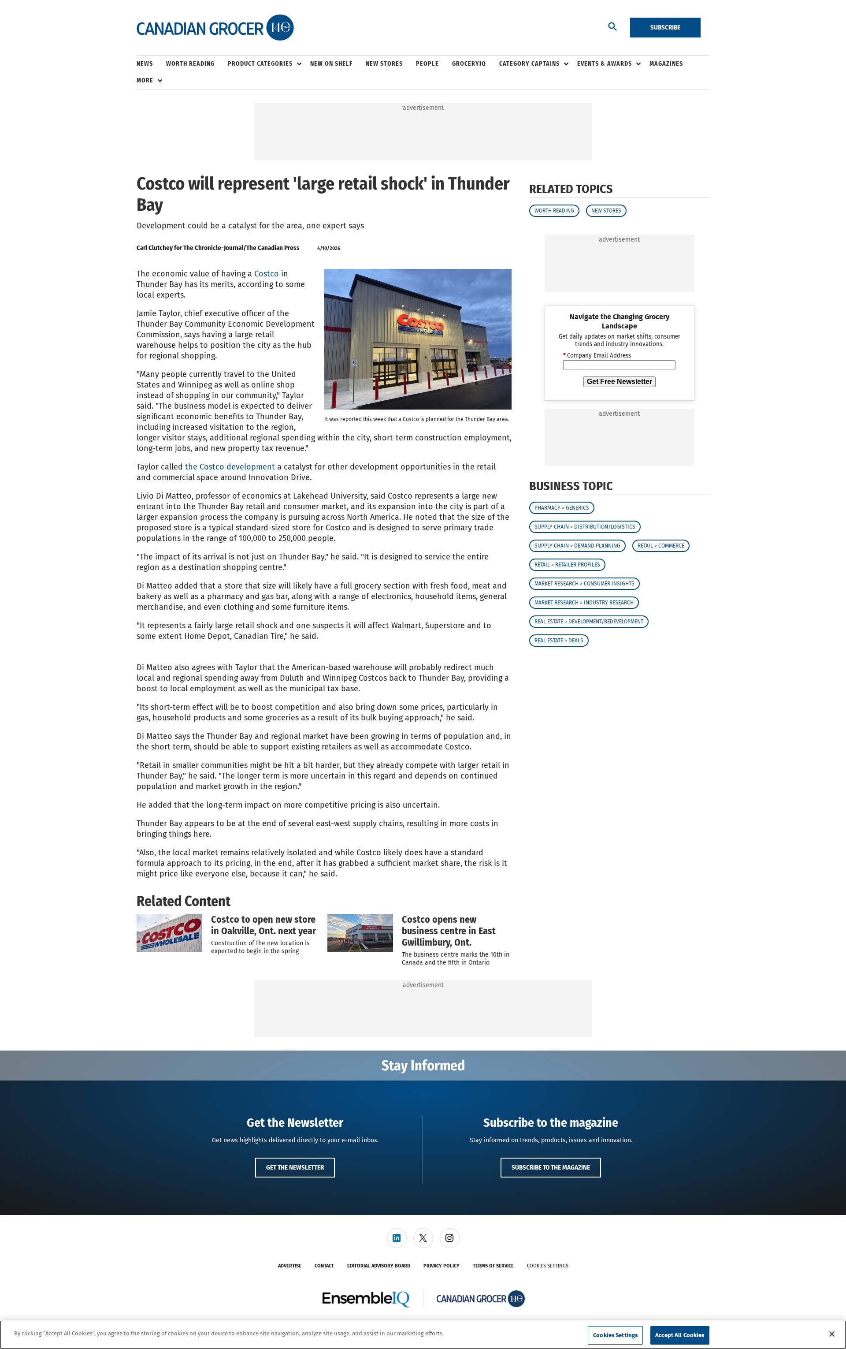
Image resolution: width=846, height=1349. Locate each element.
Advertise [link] (289, 1266)
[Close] (832, 1334)
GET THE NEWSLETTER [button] (295, 1167)
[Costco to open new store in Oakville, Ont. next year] (169, 933)
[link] (397, 1238)
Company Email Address (597, 356)
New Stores (606, 211)
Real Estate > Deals (558, 641)
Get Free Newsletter (619, 381)
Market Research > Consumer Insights (584, 584)
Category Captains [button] (529, 63)
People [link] (427, 63)
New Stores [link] (384, 63)
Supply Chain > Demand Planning (577, 546)
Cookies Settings (547, 1265)
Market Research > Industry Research (584, 603)
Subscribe (665, 27)
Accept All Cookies (679, 1335)
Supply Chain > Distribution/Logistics (584, 527)
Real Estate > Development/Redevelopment (588, 622)
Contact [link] (324, 1266)
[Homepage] (215, 28)
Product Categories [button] (260, 63)
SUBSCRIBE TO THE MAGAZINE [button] (551, 1167)
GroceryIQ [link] (469, 63)
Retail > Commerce (661, 546)
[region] (423, 1334)
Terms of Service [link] (493, 1266)
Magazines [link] (666, 63)
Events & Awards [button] (604, 63)
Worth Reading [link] (190, 63)
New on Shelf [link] (331, 63)
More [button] (145, 80)
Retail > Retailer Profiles (567, 565)
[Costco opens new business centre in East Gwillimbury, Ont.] (360, 933)
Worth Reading (554, 211)
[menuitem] (151, 64)
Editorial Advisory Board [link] (378, 1266)
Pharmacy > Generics (561, 508)
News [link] (145, 63)
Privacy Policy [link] (441, 1266)
